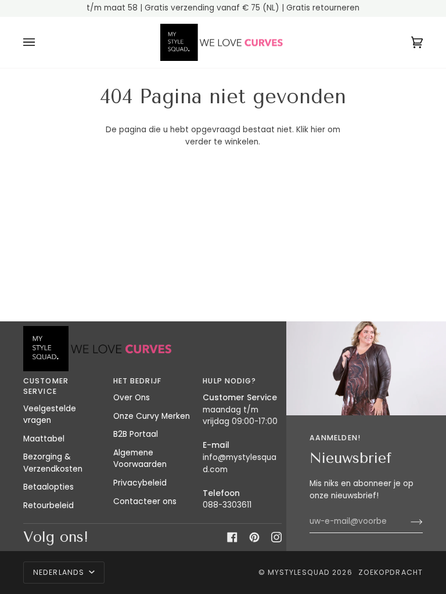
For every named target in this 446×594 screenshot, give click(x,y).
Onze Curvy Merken (151, 416)
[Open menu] (40, 42)
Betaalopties (48, 486)
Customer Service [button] (46, 386)
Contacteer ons (145, 501)
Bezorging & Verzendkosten (52, 463)
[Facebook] (232, 537)
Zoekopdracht (390, 572)
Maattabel (43, 438)
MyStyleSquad (299, 572)
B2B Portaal (135, 434)
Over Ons (131, 397)
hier (318, 129)
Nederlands (60, 572)
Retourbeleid (48, 505)
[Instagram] (276, 537)
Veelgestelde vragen (49, 414)
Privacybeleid (140, 482)
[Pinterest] (254, 537)
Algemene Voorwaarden (140, 458)
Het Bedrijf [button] (137, 381)
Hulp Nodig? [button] (229, 381)
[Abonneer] (407, 521)
